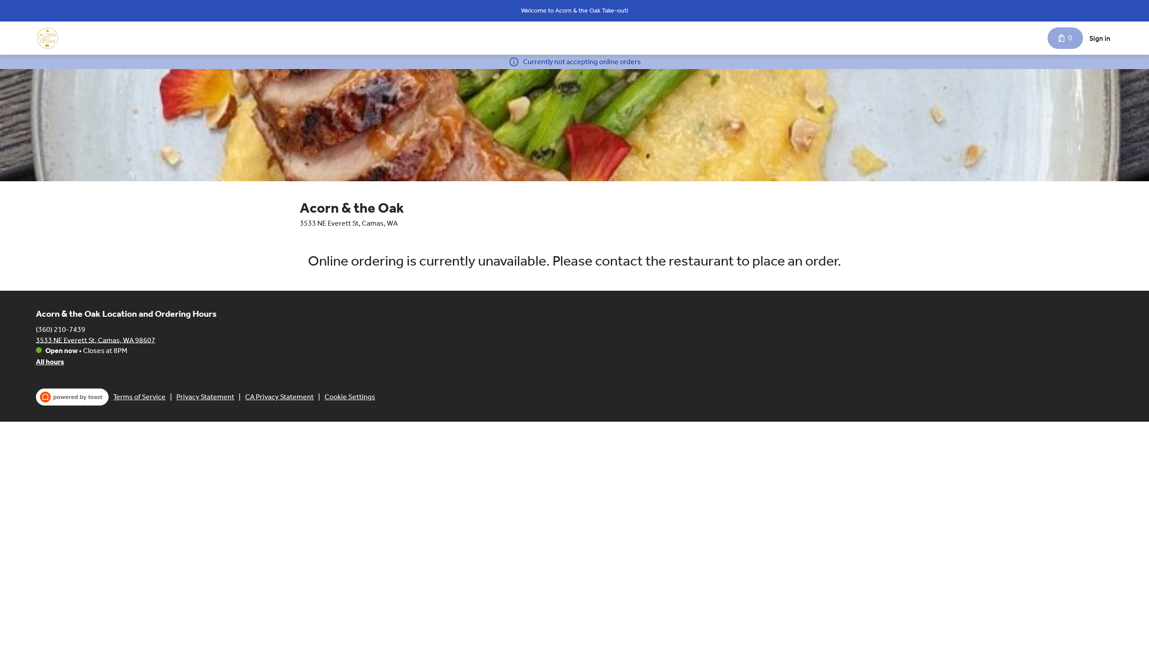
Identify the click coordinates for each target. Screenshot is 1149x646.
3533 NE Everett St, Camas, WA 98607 (95, 340)
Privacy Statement (205, 397)
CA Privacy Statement (279, 397)
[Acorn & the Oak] (47, 38)
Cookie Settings (350, 397)
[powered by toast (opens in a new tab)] (72, 397)
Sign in (1099, 38)
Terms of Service (139, 397)
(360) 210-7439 (60, 329)
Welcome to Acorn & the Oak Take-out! (574, 10)
